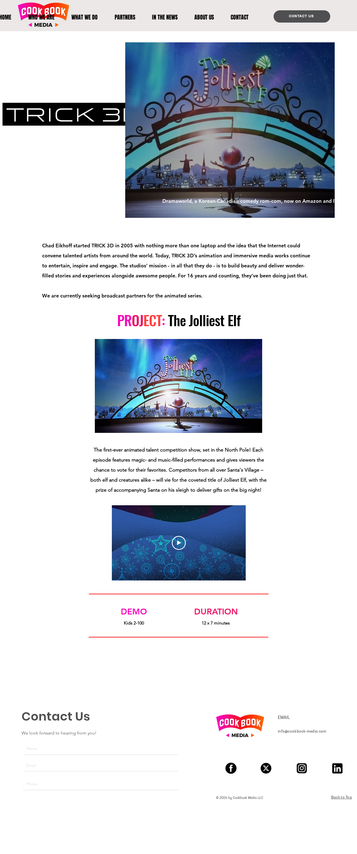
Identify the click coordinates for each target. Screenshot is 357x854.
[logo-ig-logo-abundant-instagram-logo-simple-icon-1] (301, 768)
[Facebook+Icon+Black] (231, 768)
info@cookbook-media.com (302, 731)
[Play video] (179, 543)
